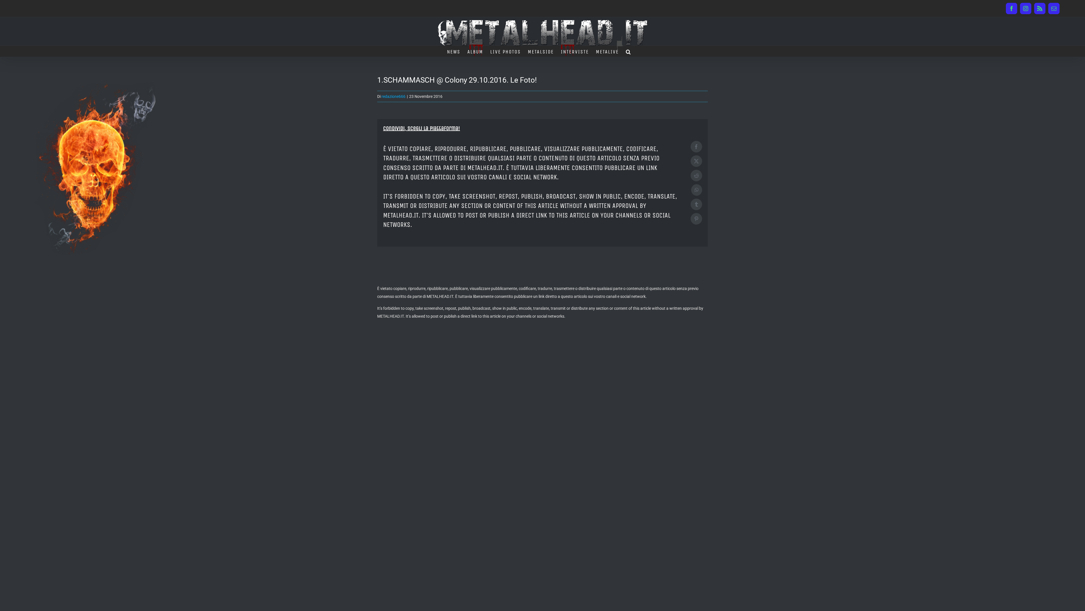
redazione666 (393, 96)
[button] (628, 51)
